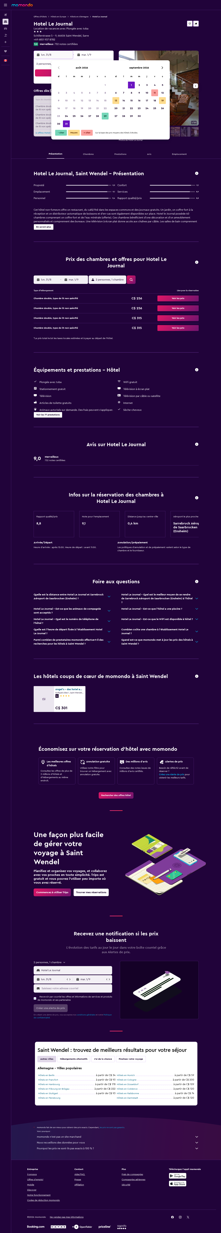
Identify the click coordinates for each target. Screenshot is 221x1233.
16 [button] (58, 108)
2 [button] (58, 93)
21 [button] (97, 108)
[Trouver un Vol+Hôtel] (5, 35)
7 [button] (97, 93)
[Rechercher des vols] (5, 15)
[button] (5, 5)
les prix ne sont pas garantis (112, 1127)
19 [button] (82, 108)
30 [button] (58, 124)
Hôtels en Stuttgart (48, 1093)
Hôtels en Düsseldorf (127, 1084)
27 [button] (89, 116)
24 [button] (66, 116)
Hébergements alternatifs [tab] (73, 1059)
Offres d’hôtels (40, 17)
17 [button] (66, 108)
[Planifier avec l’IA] (5, 42)
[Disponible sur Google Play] (177, 1176)
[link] (116, 795)
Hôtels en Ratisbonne (128, 1093)
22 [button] (105, 108)
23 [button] (58, 116)
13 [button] (89, 100)
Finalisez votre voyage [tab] (131, 1059)
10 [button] (66, 100)
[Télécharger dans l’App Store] (177, 1183)
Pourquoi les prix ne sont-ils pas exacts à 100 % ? (65, 1148)
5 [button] (82, 93)
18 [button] (74, 108)
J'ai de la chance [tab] (103, 1059)
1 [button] (105, 85)
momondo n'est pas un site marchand (59, 1137)
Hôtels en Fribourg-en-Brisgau (53, 1089)
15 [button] (105, 100)
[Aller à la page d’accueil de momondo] (22, 4)
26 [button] (81, 116)
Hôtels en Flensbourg (49, 1098)
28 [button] (97, 116)
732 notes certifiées (66, 44)
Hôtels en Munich (126, 1075)
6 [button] (89, 93)
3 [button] (66, 93)
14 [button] (97, 100)
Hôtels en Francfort (48, 1080)
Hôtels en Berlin (46, 1075)
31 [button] (66, 124)
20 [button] (89, 108)
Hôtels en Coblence (127, 1089)
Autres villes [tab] (46, 1059)
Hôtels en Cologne (126, 1080)
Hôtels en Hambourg (49, 1084)
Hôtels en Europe (58, 17)
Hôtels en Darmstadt (127, 1098)
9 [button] (58, 100)
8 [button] (105, 93)
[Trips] (5, 51)
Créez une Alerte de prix (171, 774)
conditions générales (86, 1015)
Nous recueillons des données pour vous (61, 1142)
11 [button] (74, 100)
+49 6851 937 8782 (44, 39)
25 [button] (74, 116)
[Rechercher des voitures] (5, 28)
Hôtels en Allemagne (79, 17)
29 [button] (105, 116)
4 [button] (74, 93)
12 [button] (82, 100)
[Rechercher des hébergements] (5, 21)
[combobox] (76, 970)
